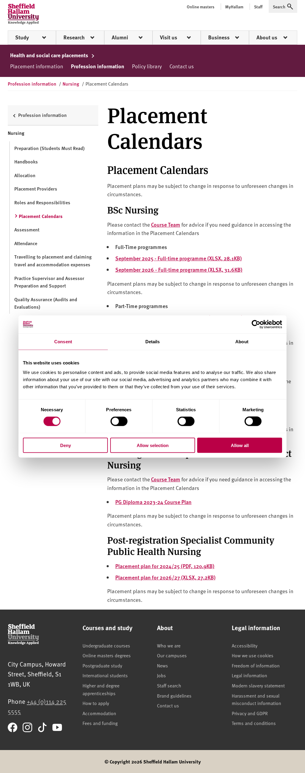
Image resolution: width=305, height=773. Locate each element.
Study (22, 37)
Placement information (36, 66)
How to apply (96, 703)
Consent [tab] (63, 341)
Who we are (168, 645)
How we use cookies (252, 655)
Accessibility (244, 645)
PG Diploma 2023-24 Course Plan (153, 501)
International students (105, 675)
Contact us (181, 66)
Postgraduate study (102, 665)
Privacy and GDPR (250, 713)
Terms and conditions (254, 723)
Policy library (147, 66)
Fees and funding (100, 723)
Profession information (97, 66)
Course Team (165, 224)
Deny (65, 445)
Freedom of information (256, 665)
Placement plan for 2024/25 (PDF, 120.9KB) (164, 566)
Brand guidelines (174, 695)
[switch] (119, 421)
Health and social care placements (49, 55)
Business (219, 37)
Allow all (240, 445)
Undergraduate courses (106, 645)
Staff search (169, 685)
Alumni (120, 37)
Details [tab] (152, 341)
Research (74, 37)
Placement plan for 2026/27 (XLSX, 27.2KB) (165, 577)
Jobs (161, 675)
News (162, 665)
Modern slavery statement (258, 685)
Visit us (168, 37)
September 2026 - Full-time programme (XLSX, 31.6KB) (178, 269)
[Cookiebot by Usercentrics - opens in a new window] (256, 324)
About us (266, 37)
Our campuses (172, 655)
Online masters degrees (107, 655)
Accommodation (99, 713)
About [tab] (241, 341)
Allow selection (153, 445)
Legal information (249, 675)
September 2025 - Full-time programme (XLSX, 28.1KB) (178, 258)
